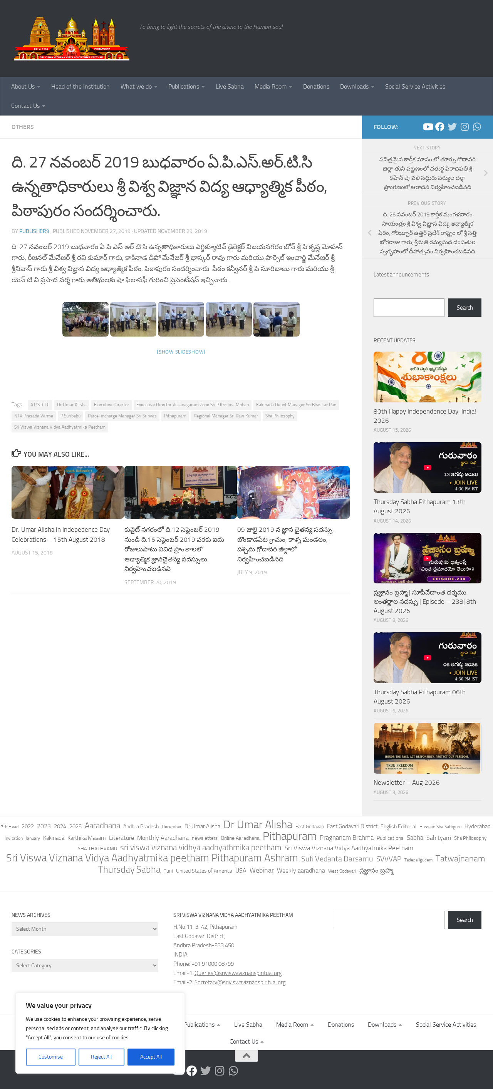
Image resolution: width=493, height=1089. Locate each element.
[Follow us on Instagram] (464, 126)
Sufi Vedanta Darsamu (337, 858)
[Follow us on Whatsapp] (476, 126)
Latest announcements (401, 274)
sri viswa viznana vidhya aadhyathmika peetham (201, 847)
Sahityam (438, 837)
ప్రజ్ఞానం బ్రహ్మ (376, 870)
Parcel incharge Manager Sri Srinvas (122, 416)
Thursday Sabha (129, 869)
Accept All (151, 1057)
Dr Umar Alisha (72, 404)
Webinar (262, 870)
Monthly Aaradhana (163, 837)
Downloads (354, 86)
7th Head (9, 826)
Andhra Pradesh (141, 826)
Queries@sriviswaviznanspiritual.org (238, 973)
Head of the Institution (80, 86)
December (171, 826)
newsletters (205, 838)
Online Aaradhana (240, 838)
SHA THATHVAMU (97, 848)
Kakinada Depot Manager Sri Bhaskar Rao (296, 404)
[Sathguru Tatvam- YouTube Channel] (427, 126)
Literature (121, 837)
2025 (75, 826)
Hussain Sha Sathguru (440, 826)
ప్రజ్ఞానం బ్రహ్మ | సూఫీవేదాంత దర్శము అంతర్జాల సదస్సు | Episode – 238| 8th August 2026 (425, 601)
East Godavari (309, 826)
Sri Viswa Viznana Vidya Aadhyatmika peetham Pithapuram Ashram (152, 858)
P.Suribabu (70, 416)
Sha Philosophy (280, 416)
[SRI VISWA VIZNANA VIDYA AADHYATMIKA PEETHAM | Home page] (71, 38)
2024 (60, 826)
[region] (100, 1033)
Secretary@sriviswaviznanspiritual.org (240, 982)
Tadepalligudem (418, 860)
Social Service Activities (415, 86)
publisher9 (34, 231)
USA (240, 870)
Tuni (168, 871)
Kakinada (53, 837)
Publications (183, 86)
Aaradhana (102, 825)
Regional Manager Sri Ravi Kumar (226, 416)
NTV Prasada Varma (33, 416)
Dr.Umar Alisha (202, 826)
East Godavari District (352, 826)
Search (465, 307)
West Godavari (342, 871)
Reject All (101, 1057)
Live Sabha (230, 86)
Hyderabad (477, 826)
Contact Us (25, 105)
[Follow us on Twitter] (452, 126)
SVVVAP (388, 858)
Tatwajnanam (460, 858)
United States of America (204, 871)
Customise (51, 1057)
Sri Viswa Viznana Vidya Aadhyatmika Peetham (60, 427)
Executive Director (111, 404)
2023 (44, 826)
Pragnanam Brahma (347, 837)
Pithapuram (175, 416)
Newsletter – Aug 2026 (407, 782)
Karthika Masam (86, 837)
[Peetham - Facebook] (439, 126)
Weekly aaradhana (301, 870)
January (33, 838)
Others (23, 127)
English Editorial (398, 826)
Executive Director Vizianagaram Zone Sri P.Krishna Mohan (192, 404)
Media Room (271, 86)
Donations (316, 86)
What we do (136, 86)
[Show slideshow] (181, 352)
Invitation (14, 838)
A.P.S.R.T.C (40, 404)
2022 (28, 826)
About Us (23, 86)
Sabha (415, 837)
